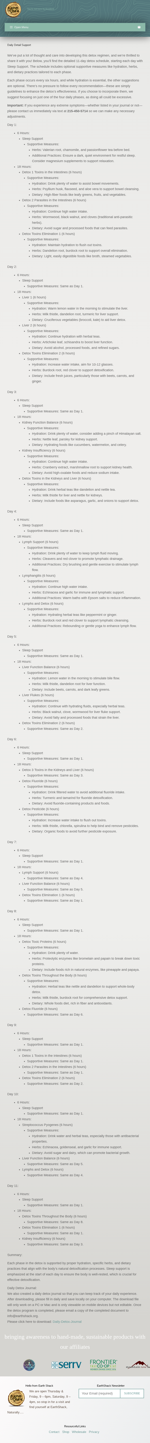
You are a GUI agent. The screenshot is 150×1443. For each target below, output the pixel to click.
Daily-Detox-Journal (67, 1322)
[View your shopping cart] (139, 27)
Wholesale (79, 1432)
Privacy (94, 1432)
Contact (54, 1432)
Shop (65, 1432)
